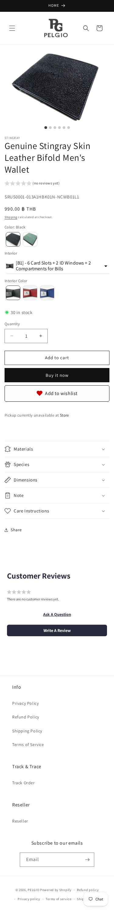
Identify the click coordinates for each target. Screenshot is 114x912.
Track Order (23, 782)
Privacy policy (29, 899)
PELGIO (33, 890)
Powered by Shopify (55, 890)
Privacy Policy (25, 703)
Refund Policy (25, 717)
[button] (12, 28)
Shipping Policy (27, 731)
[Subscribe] (87, 860)
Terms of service (58, 899)
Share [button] (16, 529)
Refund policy (87, 890)
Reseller (20, 821)
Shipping (11, 217)
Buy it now (57, 375)
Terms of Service (28, 744)
